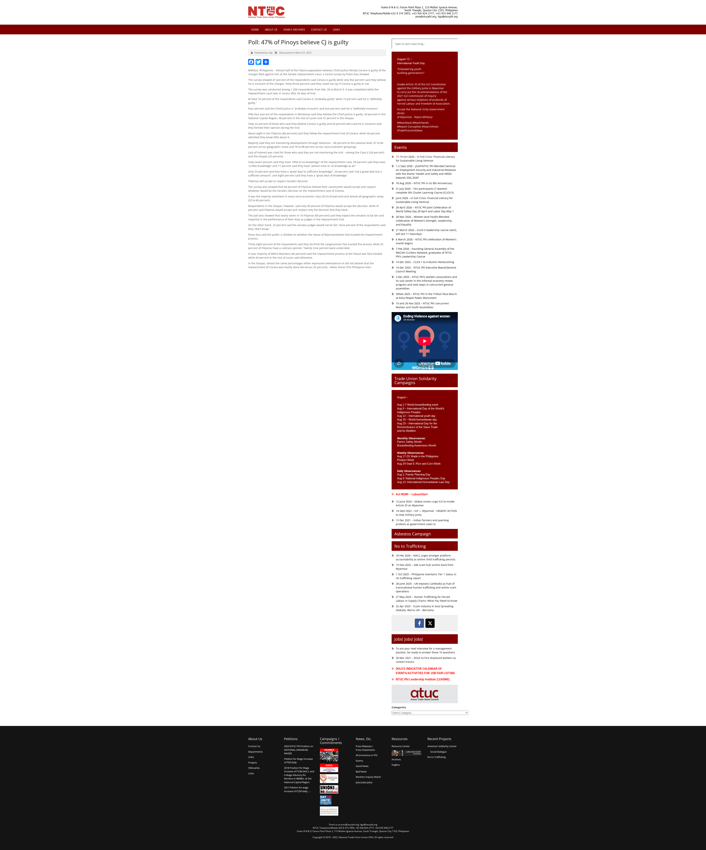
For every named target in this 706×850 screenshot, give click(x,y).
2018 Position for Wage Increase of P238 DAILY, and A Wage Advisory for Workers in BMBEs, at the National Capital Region (299, 775)
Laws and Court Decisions (407, 753)
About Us (271, 29)
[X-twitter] (430, 623)
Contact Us (319, 29)
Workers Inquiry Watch (368, 777)
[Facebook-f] (419, 623)
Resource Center (401, 746)
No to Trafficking (410, 546)
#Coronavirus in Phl (366, 755)
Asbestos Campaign (412, 533)
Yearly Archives (294, 29)
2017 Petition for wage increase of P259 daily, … (297, 789)
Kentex (329, 768)
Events (400, 147)
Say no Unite (329, 800)
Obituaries (254, 768)
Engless (396, 764)
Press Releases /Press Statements (365, 748)
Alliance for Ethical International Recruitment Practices (329, 811)
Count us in (329, 778)
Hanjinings (329, 755)
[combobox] (425, 44)
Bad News (361, 771)
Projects (252, 762)
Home (255, 29)
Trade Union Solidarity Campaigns (415, 380)
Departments (255, 751)
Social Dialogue (438, 751)
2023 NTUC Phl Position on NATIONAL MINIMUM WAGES (298, 750)
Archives (396, 759)
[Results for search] (425, 51)
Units (251, 757)
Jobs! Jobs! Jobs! (408, 639)
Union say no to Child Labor (329, 789)
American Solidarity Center (442, 746)
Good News (362, 766)
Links (336, 29)
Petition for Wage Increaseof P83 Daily (298, 760)
